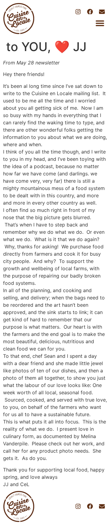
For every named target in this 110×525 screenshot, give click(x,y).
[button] (100, 23)
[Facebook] (89, 11)
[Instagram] (77, 11)
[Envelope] (102, 11)
